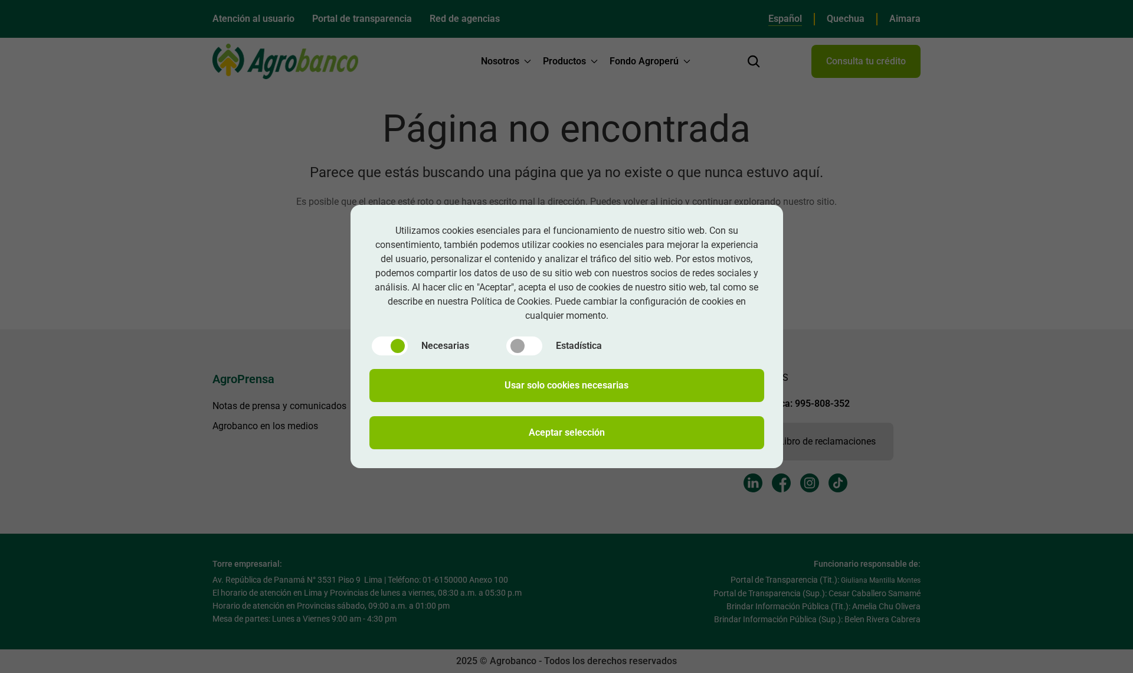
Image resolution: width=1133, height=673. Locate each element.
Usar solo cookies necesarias (566, 385)
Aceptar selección (567, 432)
